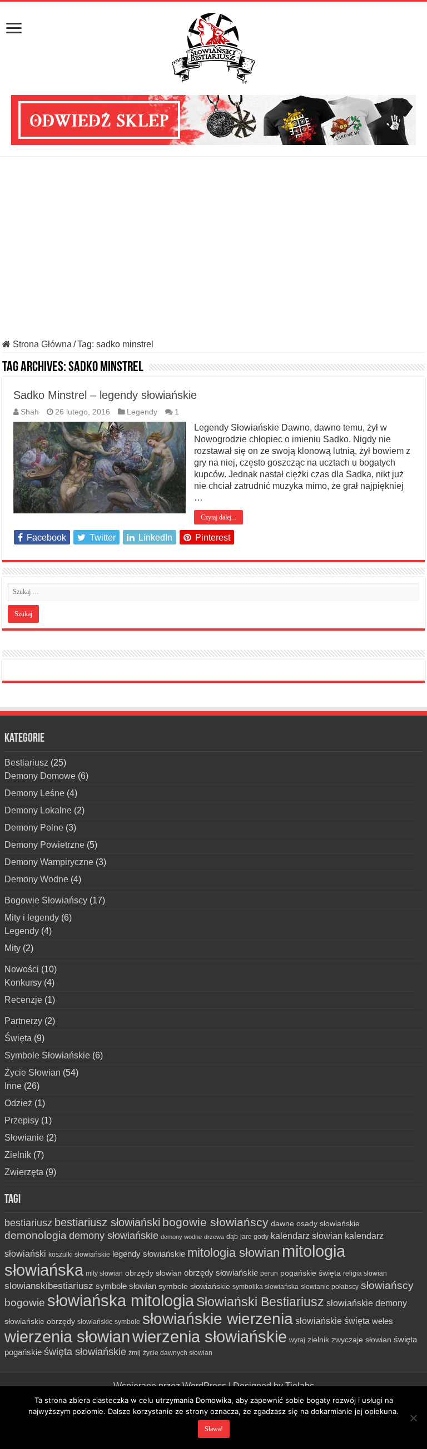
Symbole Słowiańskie (47, 1055)
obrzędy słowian (153, 1272)
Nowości (21, 969)
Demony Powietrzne (44, 845)
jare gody (254, 1237)
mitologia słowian (233, 1253)
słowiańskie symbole (108, 1322)
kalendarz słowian (306, 1236)
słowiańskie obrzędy (39, 1321)
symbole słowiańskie (194, 1286)
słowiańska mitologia (120, 1301)
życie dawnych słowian (177, 1353)
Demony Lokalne (38, 810)
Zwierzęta (23, 1172)
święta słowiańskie (85, 1351)
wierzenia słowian (67, 1337)
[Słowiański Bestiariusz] (213, 46)
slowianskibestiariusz (48, 1286)
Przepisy (21, 1120)
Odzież (18, 1103)
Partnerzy (23, 1021)
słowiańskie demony (366, 1303)
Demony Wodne (36, 879)
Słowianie (24, 1137)
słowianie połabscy (330, 1287)
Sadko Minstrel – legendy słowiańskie (105, 395)
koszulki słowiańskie (79, 1254)
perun (269, 1273)
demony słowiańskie (113, 1235)
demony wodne (181, 1236)
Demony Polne (33, 827)
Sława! (214, 1429)
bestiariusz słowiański (107, 1222)
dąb (232, 1237)
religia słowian (365, 1273)
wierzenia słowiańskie (209, 1337)
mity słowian (104, 1273)
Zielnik (17, 1155)
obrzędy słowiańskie (221, 1272)
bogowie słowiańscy (215, 1222)
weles (382, 1321)
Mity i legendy (31, 917)
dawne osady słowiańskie (315, 1223)
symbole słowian (126, 1286)
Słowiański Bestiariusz (260, 1302)
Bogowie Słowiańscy (45, 900)
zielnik (318, 1339)
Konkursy (23, 982)
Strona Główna (41, 344)
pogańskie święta (310, 1272)
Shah (30, 412)
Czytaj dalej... (218, 517)
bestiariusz (28, 1222)
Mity (12, 948)
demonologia (35, 1235)
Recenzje (23, 1000)
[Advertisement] (213, 248)
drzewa (214, 1236)
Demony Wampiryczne (48, 862)
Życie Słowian (32, 1072)
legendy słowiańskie (148, 1253)
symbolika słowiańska (265, 1287)
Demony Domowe (40, 776)
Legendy (142, 412)
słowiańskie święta (332, 1321)
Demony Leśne (34, 793)
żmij (134, 1353)
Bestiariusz (26, 762)
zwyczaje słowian (361, 1339)
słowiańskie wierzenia (217, 1318)
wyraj (297, 1340)
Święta (18, 1038)
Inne (13, 1086)
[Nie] (413, 1417)
